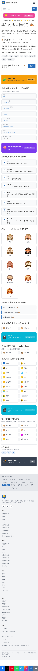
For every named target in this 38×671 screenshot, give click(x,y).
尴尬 (16, 56)
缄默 (23, 391)
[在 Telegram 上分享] (21, 668)
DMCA (4, 639)
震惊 (23, 368)
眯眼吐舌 (7, 377)
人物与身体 (5, 514)
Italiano (5, 482)
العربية (26, 485)
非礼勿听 (24, 328)
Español (12, 479)
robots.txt (10, 657)
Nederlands (13, 482)
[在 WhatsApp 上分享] (16, 668)
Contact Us (5, 642)
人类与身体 (5, 544)
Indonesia (6, 488)
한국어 (20, 485)
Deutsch (20, 479)
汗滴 (23, 373)
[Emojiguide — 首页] (4, 497)
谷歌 (3, 577)
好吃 (23, 377)
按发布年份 (5, 607)
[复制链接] (30, 668)
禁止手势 (7, 435)
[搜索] (34, 9)
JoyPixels (5, 590)
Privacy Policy (6, 634)
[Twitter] (7, 506)
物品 (3, 519)
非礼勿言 (7, 328)
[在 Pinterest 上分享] (11, 668)
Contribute (5, 628)
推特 (3, 585)
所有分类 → (5, 566)
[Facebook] (3, 506)
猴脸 (24, 20)
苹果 (3, 574)
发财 (6, 396)
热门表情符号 (6, 612)
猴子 (23, 430)
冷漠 (6, 439)
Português (23, 482)
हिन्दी (32, 485)
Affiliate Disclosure (7, 637)
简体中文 (6, 485)
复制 (31, 66)
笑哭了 (6, 368)
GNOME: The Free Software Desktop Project (15, 645)
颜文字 (4, 618)
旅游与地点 (5, 555)
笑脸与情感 (17, 20)
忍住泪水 (7, 391)
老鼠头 (24, 439)
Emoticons (6, 138)
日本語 (13, 485)
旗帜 (3, 516)
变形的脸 (24, 396)
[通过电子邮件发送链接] (35, 668)
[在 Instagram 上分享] (26, 668)
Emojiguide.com (6, 20)
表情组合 (4, 601)
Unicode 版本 (6, 609)
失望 (6, 373)
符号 (3, 522)
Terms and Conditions (8, 631)
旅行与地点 (5, 525)
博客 (3, 615)
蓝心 (6, 363)
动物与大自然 (6, 560)
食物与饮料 (5, 563)
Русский (31, 482)
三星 (3, 588)
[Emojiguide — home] (9, 2)
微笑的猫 (7, 386)
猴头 (6, 430)
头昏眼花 (24, 382)
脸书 (3, 579)
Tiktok (4, 593)
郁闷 (6, 400)
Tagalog (14, 488)
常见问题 (4, 621)
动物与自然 (5, 530)
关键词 (4, 604)
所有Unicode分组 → (8, 536)
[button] (19, 95)
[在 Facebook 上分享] (2, 668)
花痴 (23, 386)
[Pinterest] (11, 506)
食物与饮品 (5, 533)
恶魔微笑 (24, 435)
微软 (3, 582)
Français (27, 479)
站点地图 (4, 657)
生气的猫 (7, 382)
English (5, 479)
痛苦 (23, 400)
